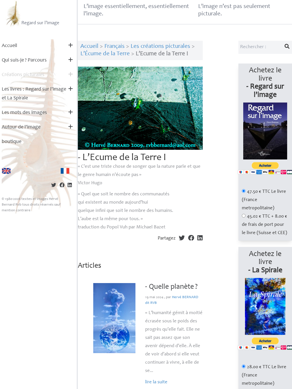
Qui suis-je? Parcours (24, 60)
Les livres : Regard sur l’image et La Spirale (34, 94)
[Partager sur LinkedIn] (70, 186)
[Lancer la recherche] (287, 47)
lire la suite (156, 382)
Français (114, 47)
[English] (6, 170)
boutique (11, 141)
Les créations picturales (160, 47)
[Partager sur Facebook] (62, 186)
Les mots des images (24, 112)
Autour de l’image (21, 127)
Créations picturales (23, 74)
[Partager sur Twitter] (53, 186)
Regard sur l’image (40, 23)
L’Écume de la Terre (105, 54)
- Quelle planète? (171, 287)
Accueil (9, 45)
